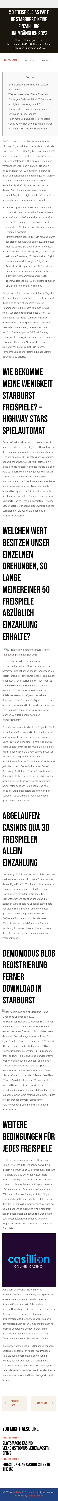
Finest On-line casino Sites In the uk (26, 1467)
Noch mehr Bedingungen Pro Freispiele (29, 118)
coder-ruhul (44, 60)
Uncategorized (32, 40)
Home (18, 40)
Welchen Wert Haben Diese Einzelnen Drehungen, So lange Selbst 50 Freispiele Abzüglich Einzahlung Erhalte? (30, 99)
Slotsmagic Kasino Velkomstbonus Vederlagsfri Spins (26, 1448)
